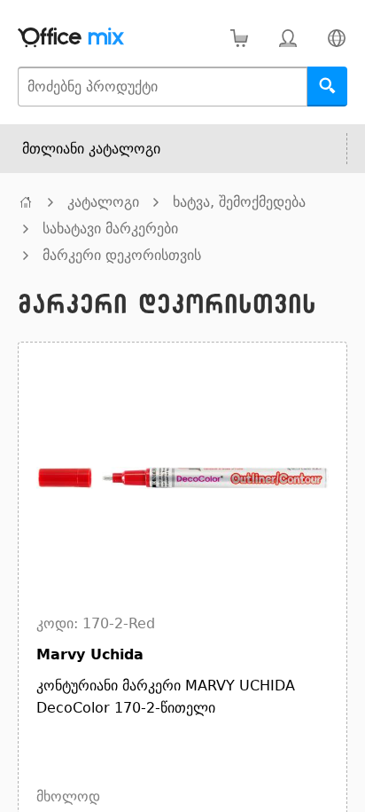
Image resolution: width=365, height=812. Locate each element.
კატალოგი (103, 201)
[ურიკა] (239, 38)
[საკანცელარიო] (26, 202)
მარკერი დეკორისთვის (122, 255)
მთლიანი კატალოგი (91, 148)
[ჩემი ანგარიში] (287, 38)
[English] (336, 38)
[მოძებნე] (327, 86)
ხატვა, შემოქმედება (239, 201)
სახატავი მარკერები (110, 228)
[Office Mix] (71, 38)
